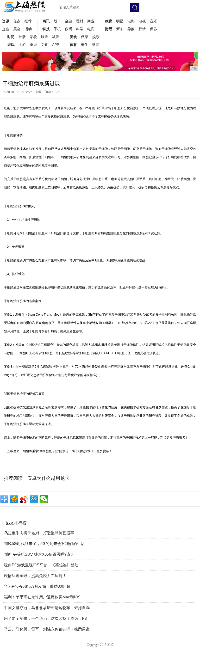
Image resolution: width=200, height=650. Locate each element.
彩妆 (33, 37)
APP (55, 44)
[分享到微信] (44, 499)
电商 (91, 29)
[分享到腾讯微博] (34, 499)
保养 (153, 29)
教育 (108, 21)
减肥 (55, 37)
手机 (57, 29)
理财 (79, 21)
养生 (84, 44)
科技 (46, 29)
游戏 (11, 44)
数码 (68, 29)
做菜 (84, 37)
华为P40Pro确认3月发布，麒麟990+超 (37, 586)
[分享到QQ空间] (14, 499)
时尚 (11, 37)
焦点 (17, 21)
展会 (17, 29)
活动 (28, 29)
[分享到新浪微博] (24, 499)
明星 (119, 21)
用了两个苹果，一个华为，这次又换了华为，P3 (45, 618)
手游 (22, 44)
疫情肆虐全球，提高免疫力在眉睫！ (35, 575)
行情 (142, 29)
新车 (119, 29)
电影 (131, 21)
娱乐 (95, 37)
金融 (68, 21)
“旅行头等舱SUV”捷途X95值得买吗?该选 (39, 554)
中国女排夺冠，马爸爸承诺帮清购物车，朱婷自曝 (47, 607)
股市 (57, 21)
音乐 (153, 21)
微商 (95, 44)
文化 (44, 44)
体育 (73, 44)
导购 (131, 29)
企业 (5, 29)
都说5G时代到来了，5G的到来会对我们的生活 (44, 543)
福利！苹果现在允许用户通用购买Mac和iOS (42, 597)
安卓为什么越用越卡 (48, 478)
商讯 (46, 21)
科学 (79, 29)
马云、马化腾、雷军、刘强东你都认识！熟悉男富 (47, 629)
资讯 (5, 21)
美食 (73, 37)
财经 (108, 29)
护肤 (22, 37)
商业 (91, 21)
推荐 (28, 21)
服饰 (44, 37)
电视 (142, 21)
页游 (33, 44)
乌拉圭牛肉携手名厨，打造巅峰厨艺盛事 (39, 533)
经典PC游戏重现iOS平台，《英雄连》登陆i (41, 565)
